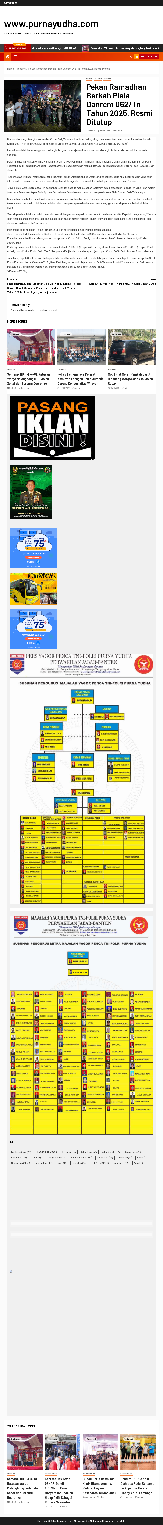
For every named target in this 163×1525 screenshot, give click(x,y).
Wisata (139, 1163)
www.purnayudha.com (51, 23)
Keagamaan (133, 1152)
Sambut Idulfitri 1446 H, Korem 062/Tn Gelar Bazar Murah (122, 281)
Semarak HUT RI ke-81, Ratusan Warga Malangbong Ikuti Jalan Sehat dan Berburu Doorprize (87, 48)
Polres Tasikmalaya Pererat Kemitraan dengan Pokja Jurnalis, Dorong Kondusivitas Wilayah (80, 379)
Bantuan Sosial (21, 1152)
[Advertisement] (81, 1193)
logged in (30, 310)
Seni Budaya (43, 1163)
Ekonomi (69, 1152)
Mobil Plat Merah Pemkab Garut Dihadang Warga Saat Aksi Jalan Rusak (130, 379)
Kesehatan (19, 1157)
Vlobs (123, 1521)
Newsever (79, 1521)
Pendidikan (105, 1157)
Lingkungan (57, 1157)
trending (107, 79)
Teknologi (79, 1163)
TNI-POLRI (98, 79)
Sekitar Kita (20, 1163)
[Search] (131, 57)
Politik (142, 1157)
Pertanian (125, 1157)
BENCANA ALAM (46, 1152)
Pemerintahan (81, 1157)
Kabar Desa (89, 1152)
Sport (89, 79)
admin (92, 131)
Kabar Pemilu (111, 1152)
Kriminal (38, 1157)
